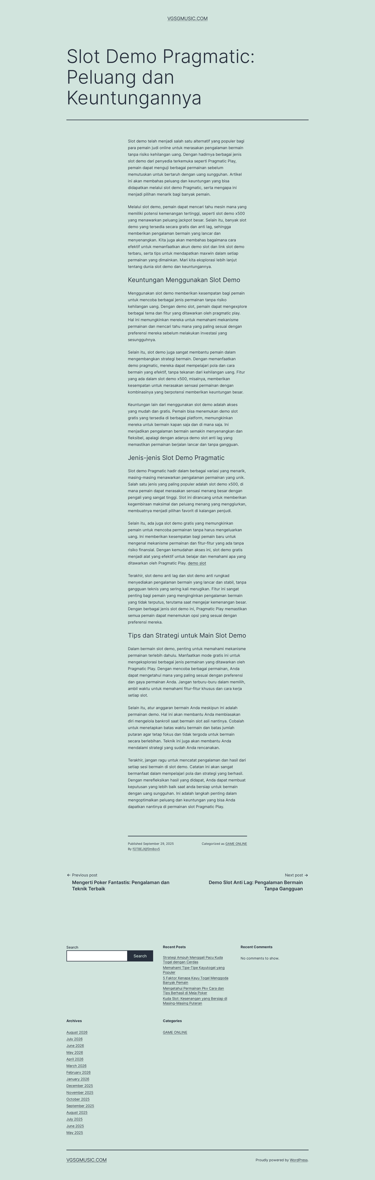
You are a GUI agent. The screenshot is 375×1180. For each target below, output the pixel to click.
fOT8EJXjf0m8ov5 (146, 849)
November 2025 (79, 1092)
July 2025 (74, 1119)
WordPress (299, 1160)
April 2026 (74, 1059)
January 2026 (77, 1079)
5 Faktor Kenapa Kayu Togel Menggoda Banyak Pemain (195, 980)
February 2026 (78, 1072)
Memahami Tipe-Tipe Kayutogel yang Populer (194, 970)
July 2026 (74, 1039)
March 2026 (76, 1066)
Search (72, 947)
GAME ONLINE (236, 844)
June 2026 (75, 1046)
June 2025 (75, 1126)
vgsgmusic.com (187, 18)
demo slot (197, 563)
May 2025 (74, 1133)
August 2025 (77, 1112)
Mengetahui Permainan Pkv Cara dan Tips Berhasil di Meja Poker (193, 990)
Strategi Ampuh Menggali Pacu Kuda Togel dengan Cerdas (193, 959)
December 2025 (79, 1086)
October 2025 (78, 1099)
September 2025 (80, 1106)
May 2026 (74, 1052)
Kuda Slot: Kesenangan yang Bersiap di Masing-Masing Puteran (195, 1000)
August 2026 (77, 1032)
